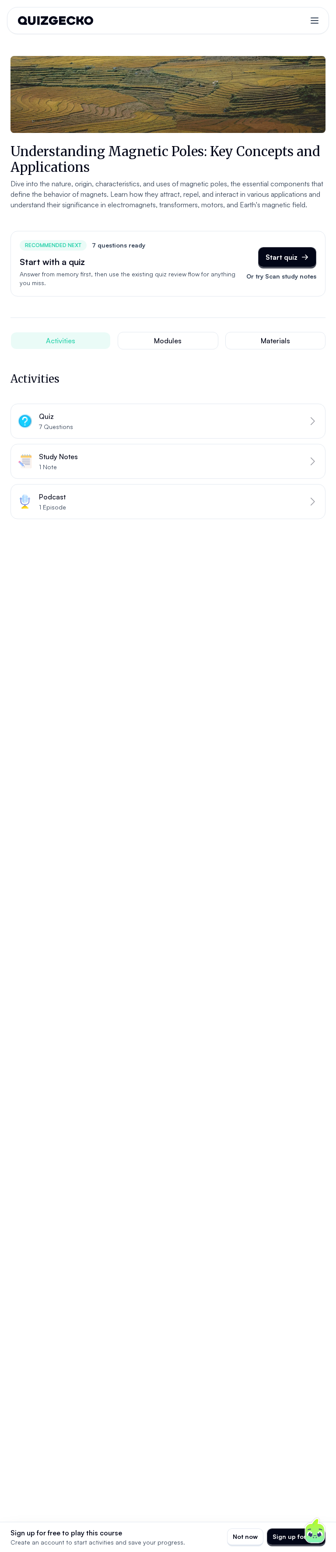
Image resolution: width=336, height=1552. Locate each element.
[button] (168, 421)
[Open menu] (314, 20)
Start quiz (282, 257)
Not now (245, 1536)
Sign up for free (296, 1536)
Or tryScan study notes (281, 276)
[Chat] (315, 1531)
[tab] (60, 340)
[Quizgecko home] (55, 20)
